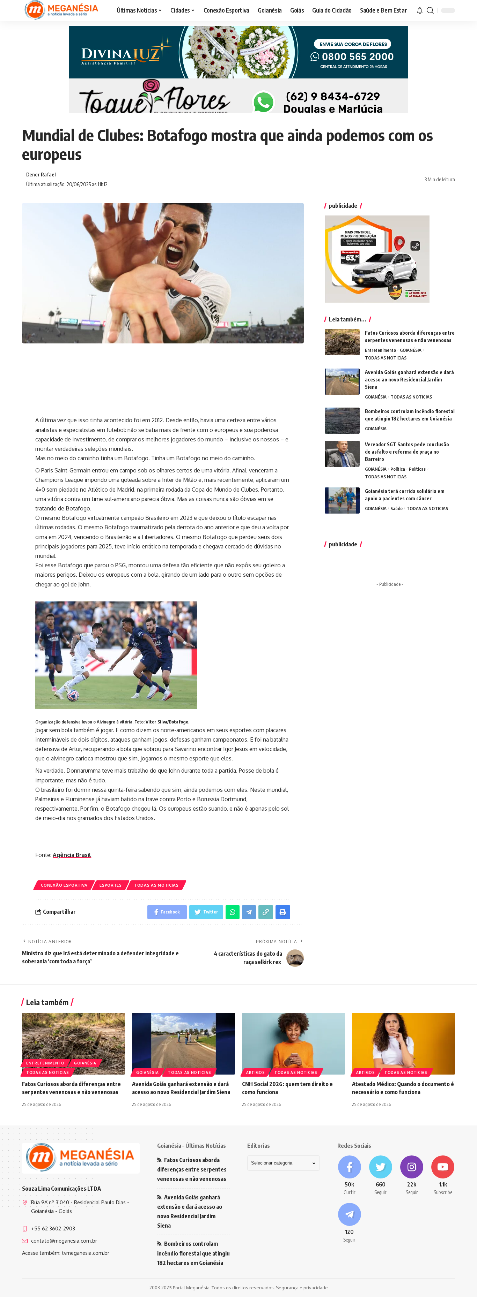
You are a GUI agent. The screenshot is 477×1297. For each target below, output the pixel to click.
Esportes (111, 885)
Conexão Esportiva (64, 885)
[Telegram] (349, 1223)
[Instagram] (411, 1175)
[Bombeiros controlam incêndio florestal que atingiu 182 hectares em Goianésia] (342, 421)
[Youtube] (442, 1175)
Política (397, 469)
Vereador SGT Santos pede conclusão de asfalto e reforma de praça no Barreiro (407, 451)
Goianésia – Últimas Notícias (191, 1145)
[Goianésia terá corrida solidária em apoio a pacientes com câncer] (342, 500)
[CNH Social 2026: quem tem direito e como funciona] (293, 1044)
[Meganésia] (62, 10)
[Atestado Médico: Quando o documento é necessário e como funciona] (403, 1044)
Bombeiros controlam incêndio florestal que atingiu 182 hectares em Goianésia (193, 1253)
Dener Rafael (41, 174)
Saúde (396, 508)
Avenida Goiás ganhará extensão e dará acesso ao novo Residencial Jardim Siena (409, 379)
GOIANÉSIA (410, 350)
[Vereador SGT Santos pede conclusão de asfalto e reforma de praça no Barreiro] (342, 454)
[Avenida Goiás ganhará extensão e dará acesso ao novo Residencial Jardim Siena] (342, 382)
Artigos (255, 1072)
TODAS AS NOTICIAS (156, 885)
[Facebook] (349, 1175)
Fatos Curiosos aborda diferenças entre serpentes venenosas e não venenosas (192, 1169)
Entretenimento (380, 350)
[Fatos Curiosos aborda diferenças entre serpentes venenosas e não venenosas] (342, 342)
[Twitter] (380, 1175)
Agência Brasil (72, 854)
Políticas (417, 469)
